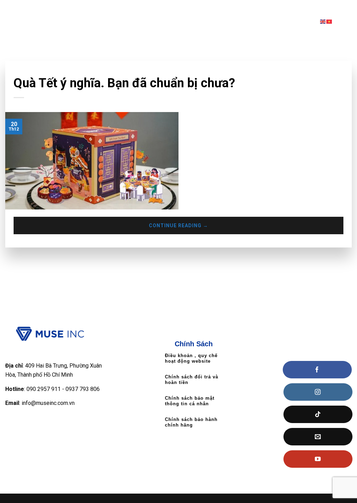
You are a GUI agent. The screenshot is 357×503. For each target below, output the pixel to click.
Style (20, 71)
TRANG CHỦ (108, 7)
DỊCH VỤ (274, 7)
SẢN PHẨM (234, 7)
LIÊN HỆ (310, 7)
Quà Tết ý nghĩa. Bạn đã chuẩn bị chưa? (124, 83)
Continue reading (178, 225)
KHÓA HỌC (192, 7)
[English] (323, 21)
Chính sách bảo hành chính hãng (191, 422)
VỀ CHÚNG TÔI (150, 7)
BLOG (339, 7)
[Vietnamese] (329, 21)
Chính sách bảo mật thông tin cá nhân (189, 400)
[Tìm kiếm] (349, 21)
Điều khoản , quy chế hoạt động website (191, 358)
